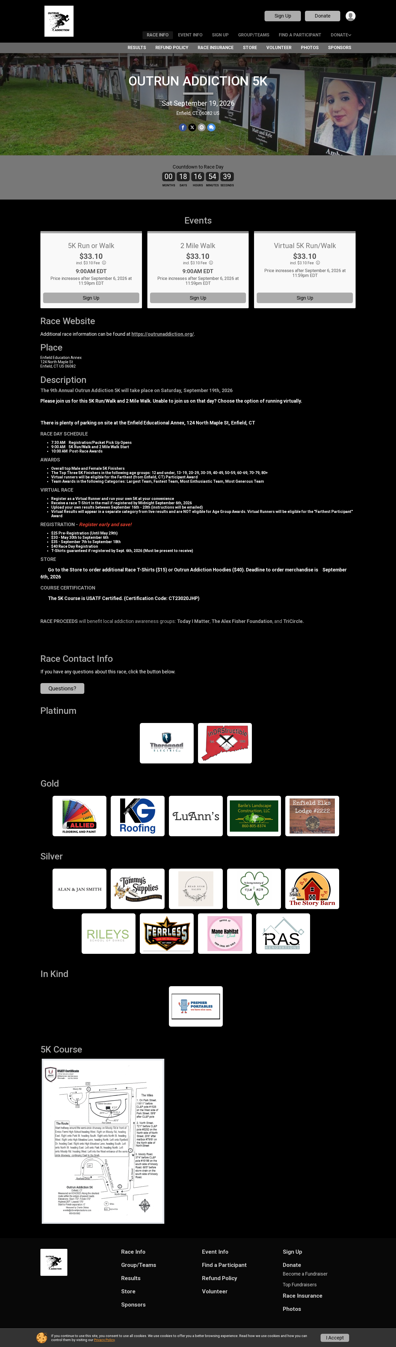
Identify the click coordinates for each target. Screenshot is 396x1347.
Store (250, 47)
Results (137, 47)
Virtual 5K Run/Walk (305, 246)
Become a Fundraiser (305, 1274)
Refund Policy (171, 47)
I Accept (335, 1338)
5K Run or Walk (91, 246)
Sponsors (339, 47)
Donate (323, 16)
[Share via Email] (202, 127)
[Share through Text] (211, 127)
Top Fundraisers (300, 1284)
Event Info (190, 34)
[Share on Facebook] (183, 127)
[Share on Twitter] (192, 127)
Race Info (158, 34)
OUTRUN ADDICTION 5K (198, 81)
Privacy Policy (104, 1340)
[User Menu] (351, 16)
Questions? (62, 688)
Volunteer (278, 47)
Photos (310, 47)
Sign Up (283, 16)
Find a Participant (300, 34)
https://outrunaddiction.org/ (162, 334)
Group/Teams (253, 34)
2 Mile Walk (197, 246)
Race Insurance (216, 47)
